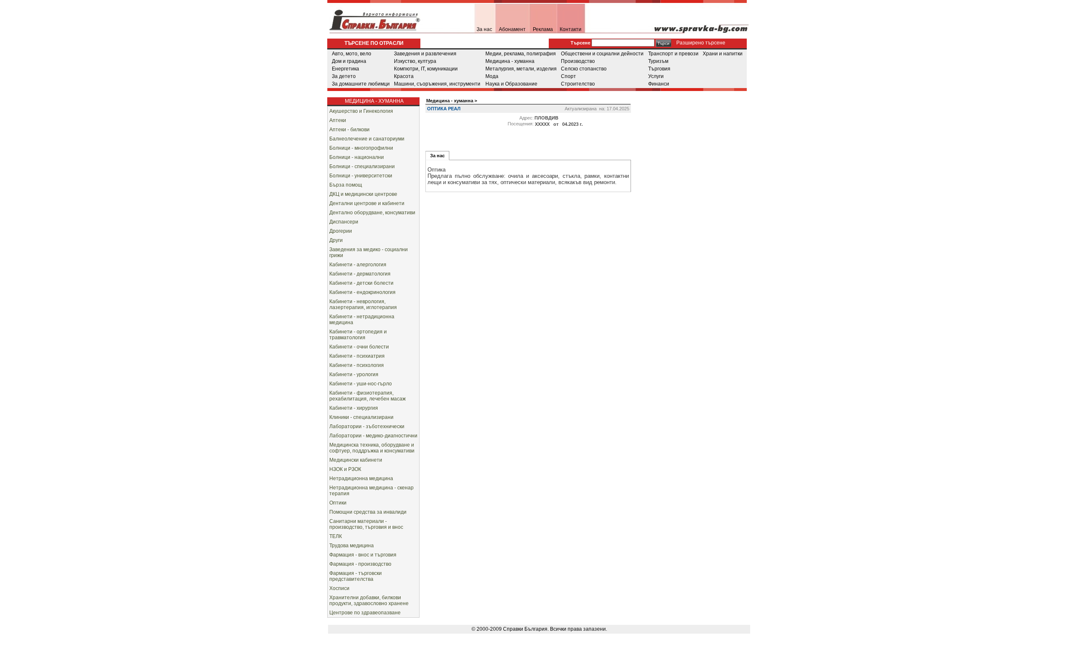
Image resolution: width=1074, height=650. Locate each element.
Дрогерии (340, 231)
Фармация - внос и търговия (362, 555)
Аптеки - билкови (349, 130)
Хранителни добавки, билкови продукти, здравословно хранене (369, 600)
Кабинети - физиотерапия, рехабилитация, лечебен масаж (367, 396)
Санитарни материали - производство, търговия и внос (366, 524)
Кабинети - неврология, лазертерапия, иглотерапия (363, 304)
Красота (404, 76)
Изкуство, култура (415, 61)
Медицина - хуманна (509, 61)
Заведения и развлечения (425, 54)
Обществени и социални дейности (602, 54)
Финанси (658, 84)
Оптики (338, 503)
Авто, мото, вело (351, 54)
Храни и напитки (723, 54)
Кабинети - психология (356, 365)
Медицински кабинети (355, 460)
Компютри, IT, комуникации (426, 69)
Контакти (570, 29)
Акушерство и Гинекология (361, 111)
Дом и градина (349, 61)
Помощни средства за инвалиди (368, 512)
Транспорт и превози (673, 54)
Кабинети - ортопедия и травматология (358, 335)
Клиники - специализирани (361, 417)
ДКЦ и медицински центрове (363, 194)
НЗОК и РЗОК (345, 469)
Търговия (659, 69)
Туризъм (658, 61)
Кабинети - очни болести (359, 347)
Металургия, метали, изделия (521, 69)
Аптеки (337, 120)
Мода (491, 76)
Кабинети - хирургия (353, 408)
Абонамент (512, 29)
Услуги (656, 76)
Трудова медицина (351, 546)
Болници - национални (356, 157)
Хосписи (339, 588)
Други (336, 240)
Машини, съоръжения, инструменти (437, 84)
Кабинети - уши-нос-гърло (360, 384)
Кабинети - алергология (357, 265)
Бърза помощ (345, 185)
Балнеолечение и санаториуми (366, 139)
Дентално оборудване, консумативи (372, 213)
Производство (578, 61)
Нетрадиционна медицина (361, 478)
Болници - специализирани (362, 166)
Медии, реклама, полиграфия (520, 54)
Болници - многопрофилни (361, 148)
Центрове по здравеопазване (365, 613)
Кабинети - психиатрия (357, 356)
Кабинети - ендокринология (362, 292)
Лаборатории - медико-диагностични (373, 436)
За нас (484, 29)
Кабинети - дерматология (360, 274)
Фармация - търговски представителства (355, 576)
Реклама (543, 29)
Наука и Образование (511, 84)
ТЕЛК (335, 536)
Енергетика (345, 69)
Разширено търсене (700, 43)
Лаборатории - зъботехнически (366, 426)
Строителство (578, 84)
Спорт (568, 76)
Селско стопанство (584, 69)
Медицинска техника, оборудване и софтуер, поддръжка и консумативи (371, 448)
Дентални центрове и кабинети (366, 203)
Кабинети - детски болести (361, 283)
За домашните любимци (361, 84)
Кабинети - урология (353, 374)
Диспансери (343, 222)
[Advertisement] (705, 144)
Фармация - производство (360, 564)
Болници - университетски (360, 176)
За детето (344, 76)
